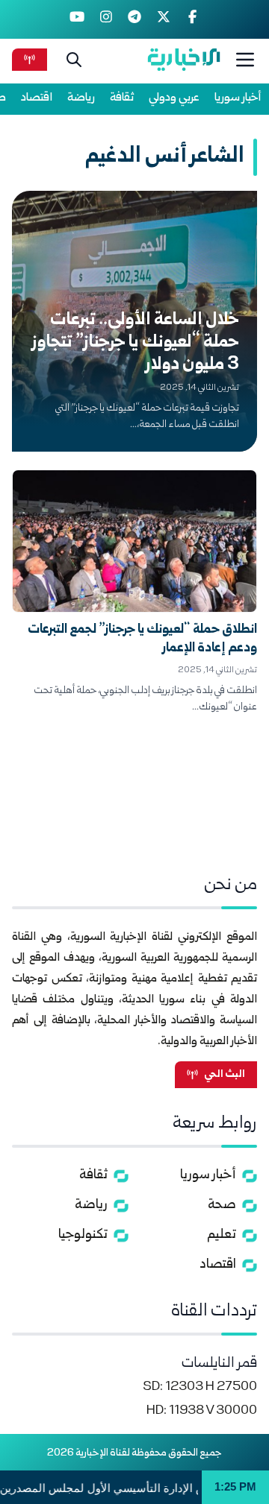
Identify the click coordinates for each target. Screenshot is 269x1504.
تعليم (221, 1235)
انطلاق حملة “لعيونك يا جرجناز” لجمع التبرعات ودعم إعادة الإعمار (142, 639)
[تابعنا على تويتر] (163, 19)
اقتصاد (36, 98)
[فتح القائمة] (245, 60)
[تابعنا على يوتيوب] (77, 19)
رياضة (81, 98)
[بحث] (74, 60)
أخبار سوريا (238, 98)
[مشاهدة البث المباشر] (29, 59)
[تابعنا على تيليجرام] (134, 19)
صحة (222, 1205)
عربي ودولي (174, 98)
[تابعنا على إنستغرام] (105, 19)
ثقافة (122, 98)
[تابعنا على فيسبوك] (192, 19)
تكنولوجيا (83, 1235)
